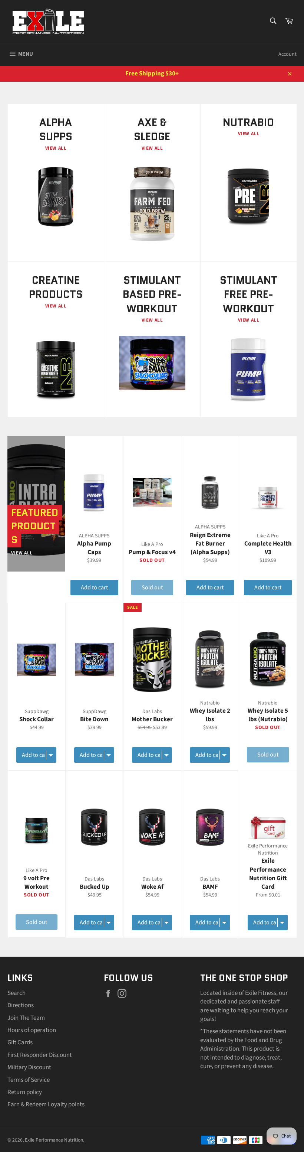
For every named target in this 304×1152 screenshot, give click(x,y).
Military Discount (29, 1067)
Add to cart (94, 587)
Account (287, 54)
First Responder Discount (39, 1055)
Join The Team (26, 1017)
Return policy (24, 1092)
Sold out (152, 587)
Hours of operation (31, 1030)
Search (16, 993)
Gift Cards (20, 1042)
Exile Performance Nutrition (54, 1139)
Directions (20, 1005)
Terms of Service (28, 1079)
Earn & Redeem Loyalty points (46, 1104)
